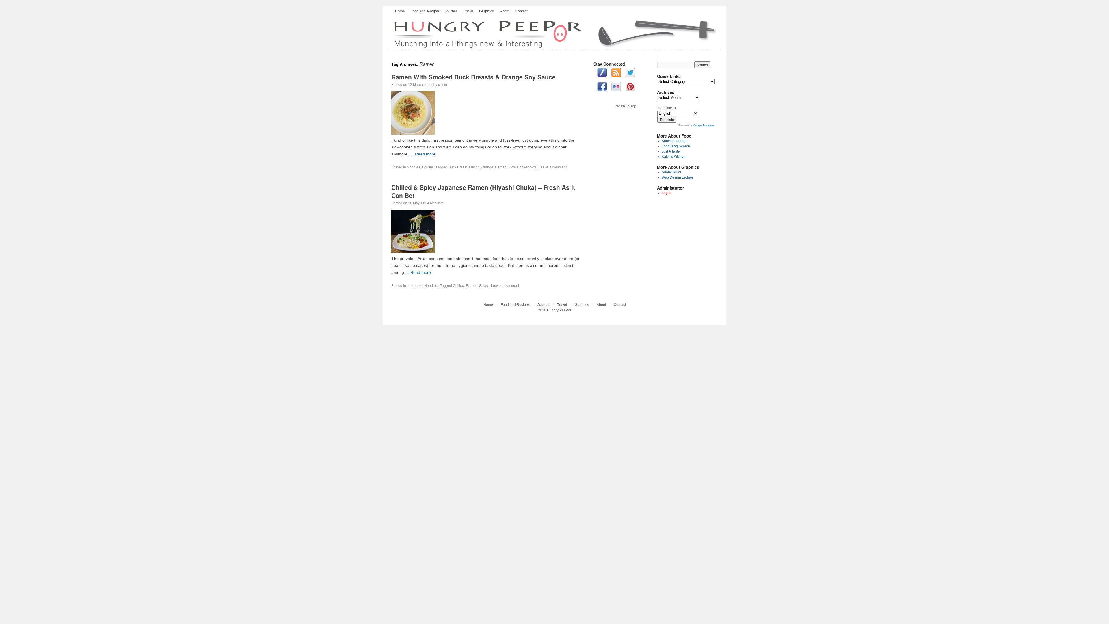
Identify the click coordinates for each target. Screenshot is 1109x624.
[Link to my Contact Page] (602, 73)
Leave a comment (553, 166)
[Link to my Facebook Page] (602, 87)
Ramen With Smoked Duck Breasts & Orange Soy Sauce (473, 77)
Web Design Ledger (677, 177)
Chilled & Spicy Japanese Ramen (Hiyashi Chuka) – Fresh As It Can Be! (483, 191)
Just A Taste (671, 151)
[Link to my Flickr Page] (616, 87)
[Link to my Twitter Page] (630, 73)
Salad (483, 285)
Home (400, 11)
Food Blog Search (676, 146)
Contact (521, 11)
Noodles (413, 166)
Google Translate (703, 125)
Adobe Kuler (671, 172)
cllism (442, 84)
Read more (425, 154)
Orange (487, 166)
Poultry (427, 166)
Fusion (474, 166)
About (504, 11)
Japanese (415, 285)
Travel (468, 11)
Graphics (486, 11)
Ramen (501, 166)
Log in (666, 193)
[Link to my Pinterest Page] (630, 87)
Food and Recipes (424, 11)
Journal (451, 11)
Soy (533, 166)
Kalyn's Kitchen (674, 157)
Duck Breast (457, 166)
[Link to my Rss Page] (616, 73)
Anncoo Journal (674, 141)
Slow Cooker (518, 166)
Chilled (458, 285)
